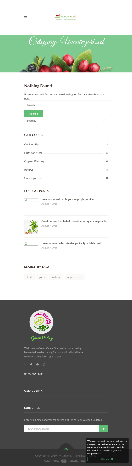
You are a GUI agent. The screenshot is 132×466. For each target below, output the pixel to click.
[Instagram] (44, 364)
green (42, 276)
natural (56, 276)
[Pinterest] (37, 364)
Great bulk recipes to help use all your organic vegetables (74, 221)
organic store (74, 276)
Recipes (28, 169)
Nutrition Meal (33, 152)
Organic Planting (34, 161)
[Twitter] (31, 364)
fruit (29, 276)
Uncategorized (33, 177)
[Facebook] (25, 364)
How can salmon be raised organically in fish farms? (71, 243)
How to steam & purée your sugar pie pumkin (67, 199)
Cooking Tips (32, 144)
